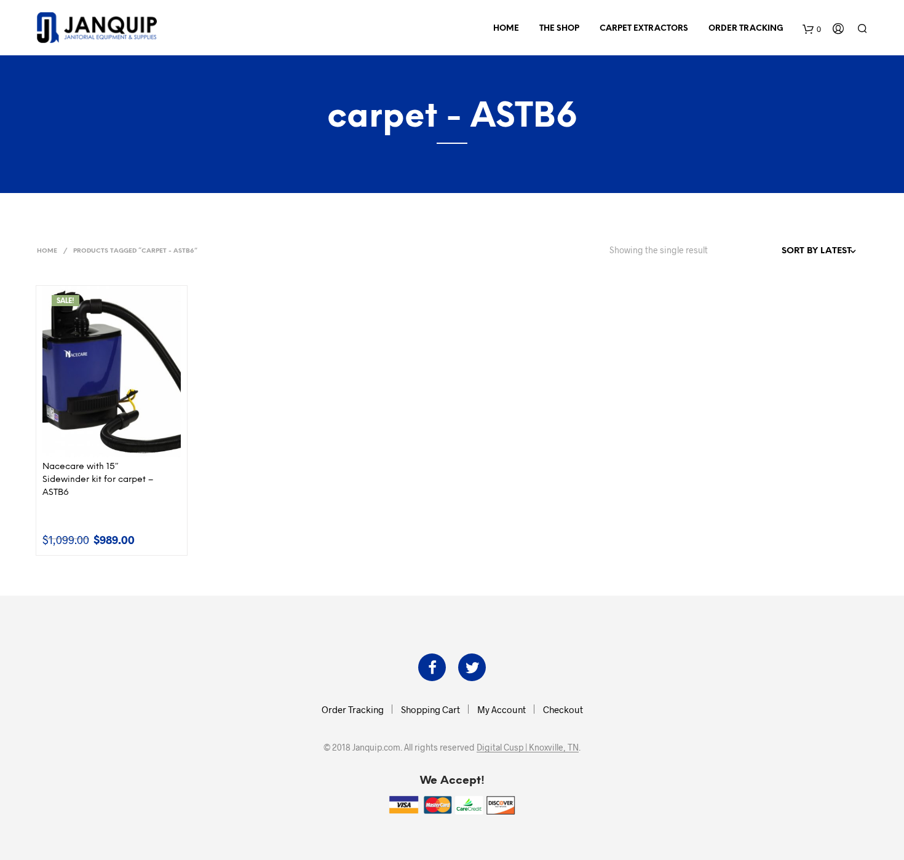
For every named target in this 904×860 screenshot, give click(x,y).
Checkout (563, 709)
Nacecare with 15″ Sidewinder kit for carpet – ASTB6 (97, 479)
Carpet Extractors (644, 29)
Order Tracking (745, 29)
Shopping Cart (430, 709)
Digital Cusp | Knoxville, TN (528, 747)
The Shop (559, 29)
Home (506, 29)
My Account (501, 709)
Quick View (118, 445)
